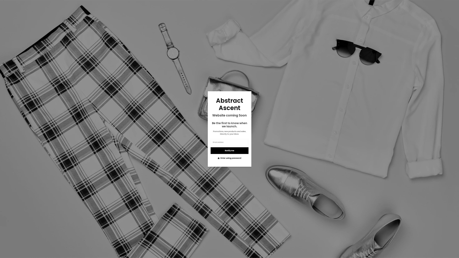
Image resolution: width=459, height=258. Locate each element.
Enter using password (231, 158)
